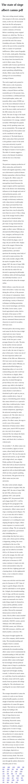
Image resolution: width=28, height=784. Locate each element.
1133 (17, 778)
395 (3, 782)
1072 (13, 767)
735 (8, 771)
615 (3, 778)
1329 (21, 771)
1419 (8, 780)
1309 (13, 780)
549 (8, 773)
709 (8, 775)
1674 (23, 775)
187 (13, 778)
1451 (4, 775)
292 (17, 769)
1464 (16, 771)
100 (18, 780)
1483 (8, 767)
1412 (20, 773)
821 (3, 769)
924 (12, 773)
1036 (8, 769)
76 (11, 771)
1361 (13, 775)
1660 (21, 769)
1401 (17, 782)
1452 (4, 767)
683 (8, 782)
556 (13, 769)
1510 (8, 778)
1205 (22, 780)
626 (3, 771)
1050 (18, 767)
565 (22, 778)
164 (12, 782)
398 (23, 767)
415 (3, 773)
